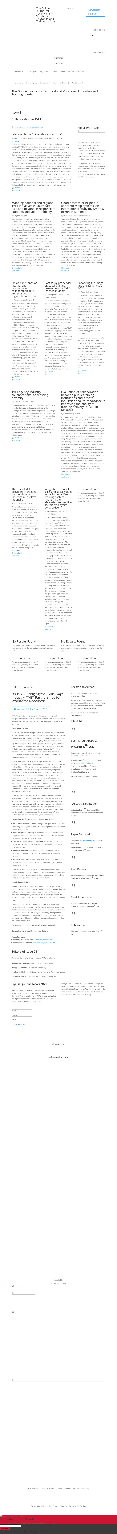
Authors (70, 36)
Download (18, 188)
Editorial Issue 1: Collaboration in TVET (38, 134)
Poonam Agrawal (20, 300)
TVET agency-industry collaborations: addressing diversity (30, 395)
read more (16, 190)
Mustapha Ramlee (54, 511)
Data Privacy (53, 1506)
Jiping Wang (43, 138)
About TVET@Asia (48, 1489)
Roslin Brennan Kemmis (82, 216)
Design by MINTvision (77, 1506)
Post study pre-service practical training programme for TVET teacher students (58, 287)
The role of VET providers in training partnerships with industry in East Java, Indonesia (24, 494)
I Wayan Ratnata (86, 292)
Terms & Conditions (38, 1506)
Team (62, 36)
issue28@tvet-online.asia (86, 783)
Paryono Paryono (20, 216)
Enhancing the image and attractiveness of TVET (90, 285)
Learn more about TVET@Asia (89, 185)
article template (89, 841)
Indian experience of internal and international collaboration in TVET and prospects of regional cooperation (25, 289)
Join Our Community (83, 36)
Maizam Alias (19, 402)
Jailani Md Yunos (55, 138)
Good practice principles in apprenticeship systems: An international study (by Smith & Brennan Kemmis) (82, 207)
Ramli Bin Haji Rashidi (71, 414)
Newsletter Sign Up (94, 11)
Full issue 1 (16, 141)
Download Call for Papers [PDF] (30, 709)
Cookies (64, 1506)
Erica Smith (67, 216)
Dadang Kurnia (52, 295)
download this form (84, 763)
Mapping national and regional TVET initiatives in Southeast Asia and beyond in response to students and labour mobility (33, 207)
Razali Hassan (30, 402)
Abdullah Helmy (20, 503)
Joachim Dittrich (20, 138)
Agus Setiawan (32, 138)
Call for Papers (38, 36)
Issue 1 (31, 300)
